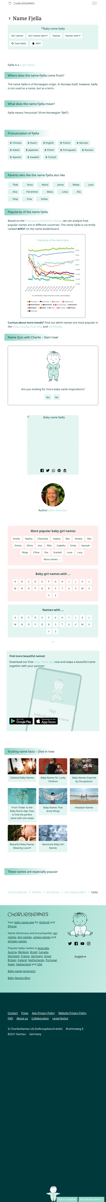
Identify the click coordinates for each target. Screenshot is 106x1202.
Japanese (33, 149)
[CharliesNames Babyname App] (22, 3)
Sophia (28, 538)
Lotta (65, 191)
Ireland (22, 960)
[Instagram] (88, 943)
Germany (37, 956)
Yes (48, 397)
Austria (12, 952)
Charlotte (42, 538)
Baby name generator (22, 971)
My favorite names (90, 1199)
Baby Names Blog (19, 978)
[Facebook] (76, 943)
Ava (40, 545)
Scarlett (57, 552)
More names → (52, 559)
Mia (68, 538)
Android (44, 922)
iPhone (12, 926)
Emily (73, 545)
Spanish (16, 157)
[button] (31, 441)
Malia (50, 191)
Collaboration (40, 1018)
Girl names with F (38, 35)
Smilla (44, 199)
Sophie (56, 538)
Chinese (16, 142)
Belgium (23, 952)
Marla (45, 184)
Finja (15, 199)
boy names (25, 937)
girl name (28, 65)
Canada (24, 326)
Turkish (51, 157)
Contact (13, 1013)
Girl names (17, 35)
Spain (11, 964)
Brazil (33, 952)
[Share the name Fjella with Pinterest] (58, 471)
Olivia (30, 545)
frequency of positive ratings (43, 220)
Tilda (15, 184)
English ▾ (80, 956)
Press (24, 1013)
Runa (30, 184)
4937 (38, 43)
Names (56, 35)
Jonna (60, 184)
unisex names (42, 937)
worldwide (55, 326)
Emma (18, 545)
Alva (15, 191)
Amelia (78, 538)
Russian (88, 149)
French (66, 142)
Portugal (51, 960)
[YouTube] (82, 943)
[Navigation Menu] (95, 3)
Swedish (34, 157)
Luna (69, 552)
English (49, 142)
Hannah (85, 545)
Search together (67, 1199)
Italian (16, 149)
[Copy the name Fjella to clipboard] (64, 471)
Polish (50, 149)
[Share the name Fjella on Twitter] (47, 471)
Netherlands (36, 960)
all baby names (17, 941)
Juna (91, 184)
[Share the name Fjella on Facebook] (41, 471)
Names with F (72, 35)
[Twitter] (70, 943)
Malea (76, 184)
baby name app (44, 662)
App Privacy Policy (43, 1013)
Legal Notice (60, 1018)
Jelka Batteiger (58, 510)
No (56, 397)
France (25, 956)
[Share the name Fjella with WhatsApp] (53, 471)
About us (22, 1018)
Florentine (32, 191)
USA (15, 326)
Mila (49, 545)
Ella (79, 191)
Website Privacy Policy (72, 1013)
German (83, 142)
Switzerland (23, 964)
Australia (35, 326)
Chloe (36, 552)
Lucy (79, 552)
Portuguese (69, 149)
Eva (46, 552)
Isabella (61, 545)
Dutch (33, 142)
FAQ (10, 1018)
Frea (29, 199)
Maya (25, 552)
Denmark (14, 956)
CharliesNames (17, 892)
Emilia (16, 538)
